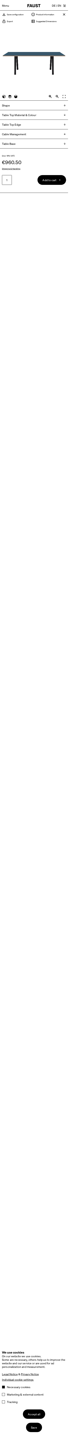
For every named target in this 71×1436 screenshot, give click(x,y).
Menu (5, 5)
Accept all (34, 1414)
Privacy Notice (30, 1374)
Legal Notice (10, 1374)
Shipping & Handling (11, 168)
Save (34, 1427)
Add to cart (49, 180)
